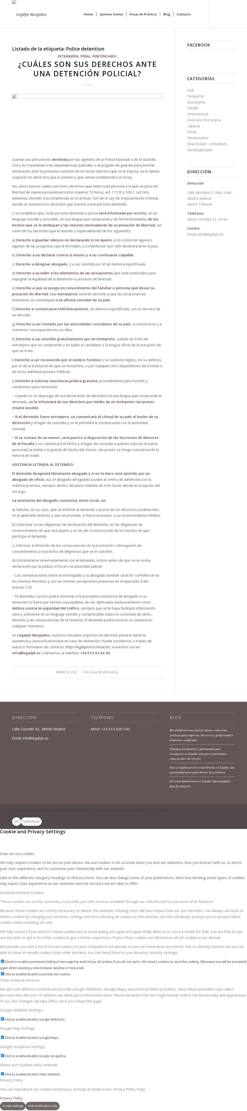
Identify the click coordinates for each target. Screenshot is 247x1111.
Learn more (31, 821)
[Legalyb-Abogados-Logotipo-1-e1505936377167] (29, 14)
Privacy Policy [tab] (11, 1080)
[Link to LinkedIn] (224, 14)
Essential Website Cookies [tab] (22, 892)
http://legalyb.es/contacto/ (88, 646)
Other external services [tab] (20, 980)
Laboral (193, 125)
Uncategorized (199, 149)
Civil (190, 90)
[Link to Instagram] (231, 14)
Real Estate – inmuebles (207, 143)
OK (16, 821)
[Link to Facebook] (216, 14)
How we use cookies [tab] (17, 853)
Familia (192, 107)
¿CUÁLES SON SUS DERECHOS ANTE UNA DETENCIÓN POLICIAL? (87, 68)
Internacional (197, 113)
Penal (85, 56)
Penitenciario (104, 56)
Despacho (195, 96)
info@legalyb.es (26, 652)
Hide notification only (42, 1106)
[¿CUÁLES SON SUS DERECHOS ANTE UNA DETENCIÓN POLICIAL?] (87, 122)
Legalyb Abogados (103, 672)
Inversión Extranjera (204, 119)
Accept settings (12, 1106)
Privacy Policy (11, 1098)
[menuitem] (88, 14)
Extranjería (68, 56)
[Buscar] (198, 14)
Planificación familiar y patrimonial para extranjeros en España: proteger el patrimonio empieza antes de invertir (198, 753)
